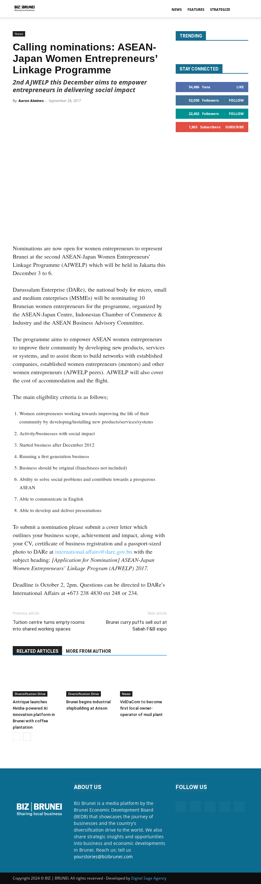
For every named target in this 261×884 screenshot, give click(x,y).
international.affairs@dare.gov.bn (93, 551)
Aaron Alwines (31, 100)
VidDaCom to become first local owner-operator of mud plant (141, 708)
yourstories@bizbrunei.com (103, 857)
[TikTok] (225, 807)
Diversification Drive (30, 694)
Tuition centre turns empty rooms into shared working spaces (49, 625)
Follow (236, 100)
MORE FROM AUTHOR (88, 651)
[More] (131, 115)
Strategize (220, 9)
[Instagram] (195, 806)
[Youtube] (239, 807)
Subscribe (234, 127)
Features (195, 9)
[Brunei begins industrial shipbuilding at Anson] (89, 680)
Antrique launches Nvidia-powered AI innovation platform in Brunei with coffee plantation (34, 714)
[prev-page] (17, 736)
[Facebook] (57, 115)
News (177, 9)
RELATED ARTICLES (37, 651)
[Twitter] (72, 115)
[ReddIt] (116, 115)
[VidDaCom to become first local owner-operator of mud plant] (143, 680)
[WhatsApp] (87, 115)
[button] (240, 10)
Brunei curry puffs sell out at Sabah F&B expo (136, 625)
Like (240, 86)
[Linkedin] (101, 115)
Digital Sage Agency (148, 878)
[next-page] (27, 736)
